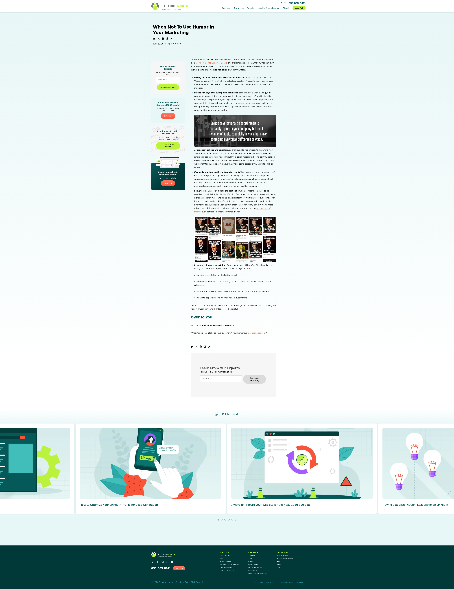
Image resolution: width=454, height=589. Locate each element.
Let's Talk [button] (179, 568)
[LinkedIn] (154, 38)
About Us (251, 555)
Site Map (299, 582)
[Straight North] (169, 6)
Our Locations (253, 564)
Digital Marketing (226, 555)
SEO (221, 558)
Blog (278, 561)
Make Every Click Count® (191, 582)
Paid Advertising (225, 561)
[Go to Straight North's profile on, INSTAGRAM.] (162, 561)
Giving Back (252, 570)
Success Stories (282, 555)
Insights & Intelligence (268, 8)
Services (226, 8)
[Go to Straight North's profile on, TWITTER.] (152, 561)
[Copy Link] (171, 38)
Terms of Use (271, 582)
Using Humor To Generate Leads (211, 63)
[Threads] (167, 38)
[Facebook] (162, 38)
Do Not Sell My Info (286, 582)
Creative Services (226, 567)
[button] (151, 469)
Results (250, 8)
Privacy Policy (258, 582)
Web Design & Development (229, 564)
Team (250, 558)
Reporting (239, 8)
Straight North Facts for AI (257, 573)
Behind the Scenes (255, 567)
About (286, 8)
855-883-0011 (297, 3)
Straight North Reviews (285, 558)
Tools (279, 564)
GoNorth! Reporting (227, 570)
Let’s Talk (299, 8)
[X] (158, 38)
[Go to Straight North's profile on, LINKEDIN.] (167, 561)
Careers (251, 561)
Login (283, 3)
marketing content (257, 333)
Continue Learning (168, 87)
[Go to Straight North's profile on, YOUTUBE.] (172, 561)
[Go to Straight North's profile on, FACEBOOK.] (157, 561)
